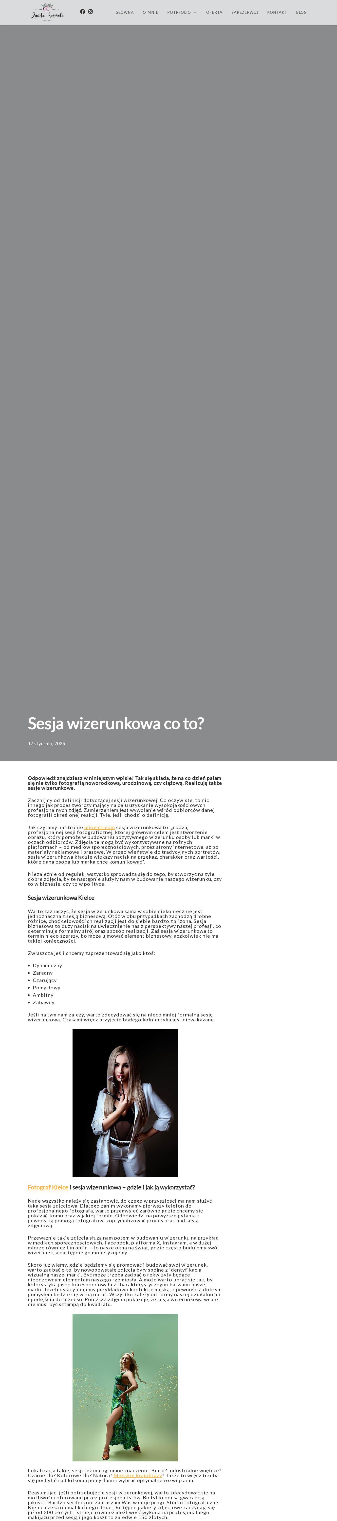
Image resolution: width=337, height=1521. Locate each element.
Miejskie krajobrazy (137, 1475)
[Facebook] (83, 12)
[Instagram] (91, 12)
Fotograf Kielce (48, 1187)
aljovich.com (99, 827)
